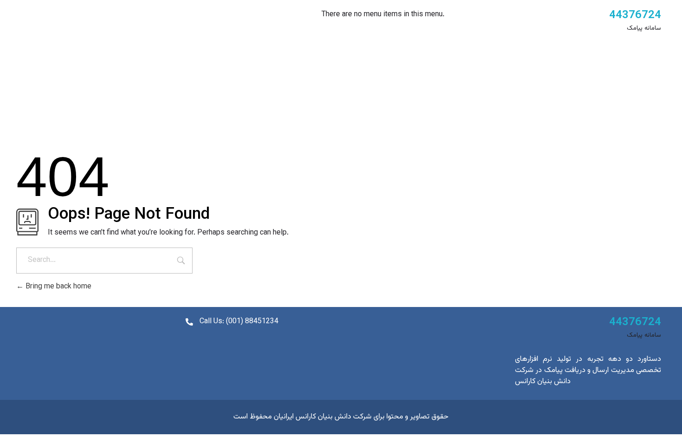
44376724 (635, 15)
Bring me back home (57, 287)
